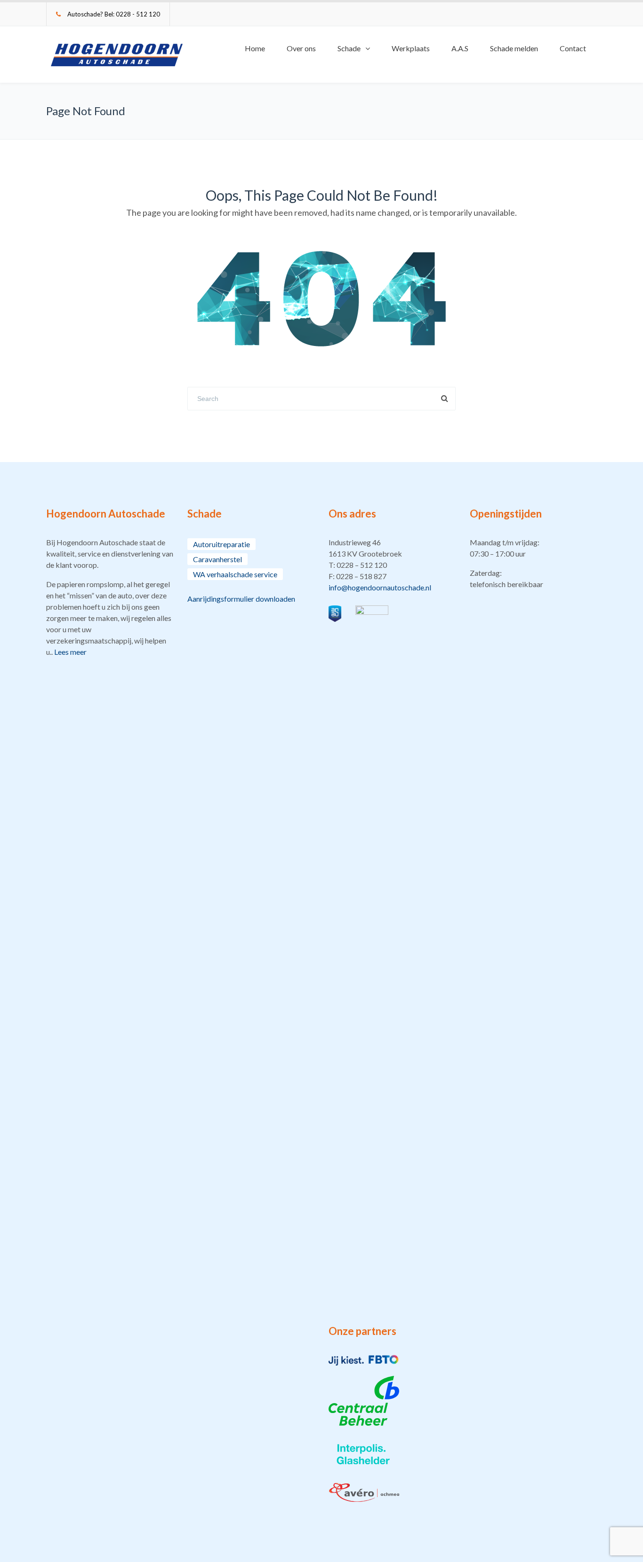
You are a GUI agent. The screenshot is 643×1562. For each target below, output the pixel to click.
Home (255, 48)
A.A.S (459, 48)
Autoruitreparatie (221, 544)
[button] (392, 565)
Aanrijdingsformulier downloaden (241, 598)
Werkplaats (411, 48)
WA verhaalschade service (235, 574)
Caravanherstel (217, 559)
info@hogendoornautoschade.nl (380, 587)
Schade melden (514, 48)
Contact (573, 48)
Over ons (301, 48)
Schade (349, 48)
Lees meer (70, 651)
